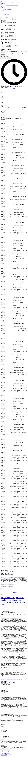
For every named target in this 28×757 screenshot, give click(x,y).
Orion (14, 88)
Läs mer (11, 748)
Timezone (3, 724)
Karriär (5, 754)
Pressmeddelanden (7, 9)
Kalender (3, 119)
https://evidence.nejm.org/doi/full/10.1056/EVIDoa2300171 (13, 679)
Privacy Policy (6, 14)
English (6, 87)
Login (14, 18)
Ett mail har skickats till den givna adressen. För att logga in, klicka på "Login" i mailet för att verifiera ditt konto (13, 742)
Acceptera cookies (4, 749)
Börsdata (10, 586)
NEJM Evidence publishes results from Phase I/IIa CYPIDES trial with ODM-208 (13, 601)
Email (2, 718)
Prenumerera (3, 720)
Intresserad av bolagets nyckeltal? (7, 584)
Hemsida (2, 754)
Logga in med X (5, 17)
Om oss (4, 10)
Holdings (14, 592)
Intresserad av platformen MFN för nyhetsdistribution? (12, 53)
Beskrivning (3, 569)
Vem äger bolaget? (4, 589)
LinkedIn (9, 754)
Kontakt (4, 11)
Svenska (2, 87)
